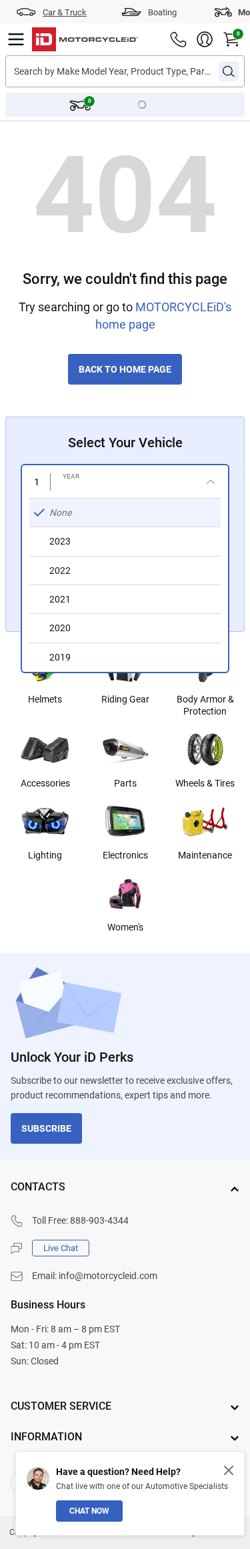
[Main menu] (16, 39)
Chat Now (89, 1511)
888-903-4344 (99, 1220)
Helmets (45, 699)
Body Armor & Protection (205, 705)
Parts (125, 783)
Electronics (125, 855)
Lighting (45, 855)
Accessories (45, 783)
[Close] (228, 1470)
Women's (125, 927)
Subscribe (46, 1128)
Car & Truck (65, 12)
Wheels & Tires (205, 783)
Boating (162, 12)
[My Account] (204, 39)
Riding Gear (125, 699)
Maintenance (205, 855)
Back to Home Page (125, 369)
